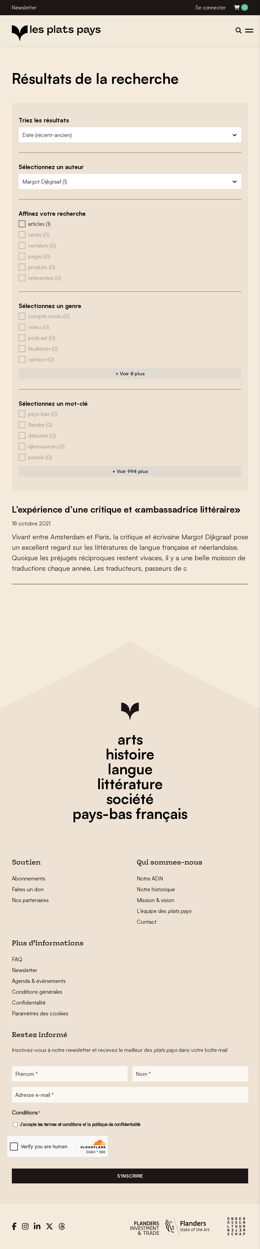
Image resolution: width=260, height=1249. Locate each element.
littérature (130, 784)
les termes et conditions (60, 1124)
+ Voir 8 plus (130, 373)
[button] (130, 223)
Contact (146, 921)
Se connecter (210, 7)
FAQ (17, 959)
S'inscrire (130, 1176)
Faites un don (28, 889)
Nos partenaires (30, 900)
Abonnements (28, 878)
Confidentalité (29, 1002)
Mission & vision (155, 900)
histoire (130, 754)
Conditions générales (37, 991)
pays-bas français (130, 813)
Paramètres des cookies (40, 1013)
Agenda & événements (39, 980)
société (130, 798)
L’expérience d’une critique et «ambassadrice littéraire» (126, 509)
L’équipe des (164, 911)
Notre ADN (150, 878)
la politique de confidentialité (113, 1124)
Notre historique (156, 889)
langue (130, 769)
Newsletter (24, 7)
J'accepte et (80, 1124)
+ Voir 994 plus (130, 471)
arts (130, 739)
